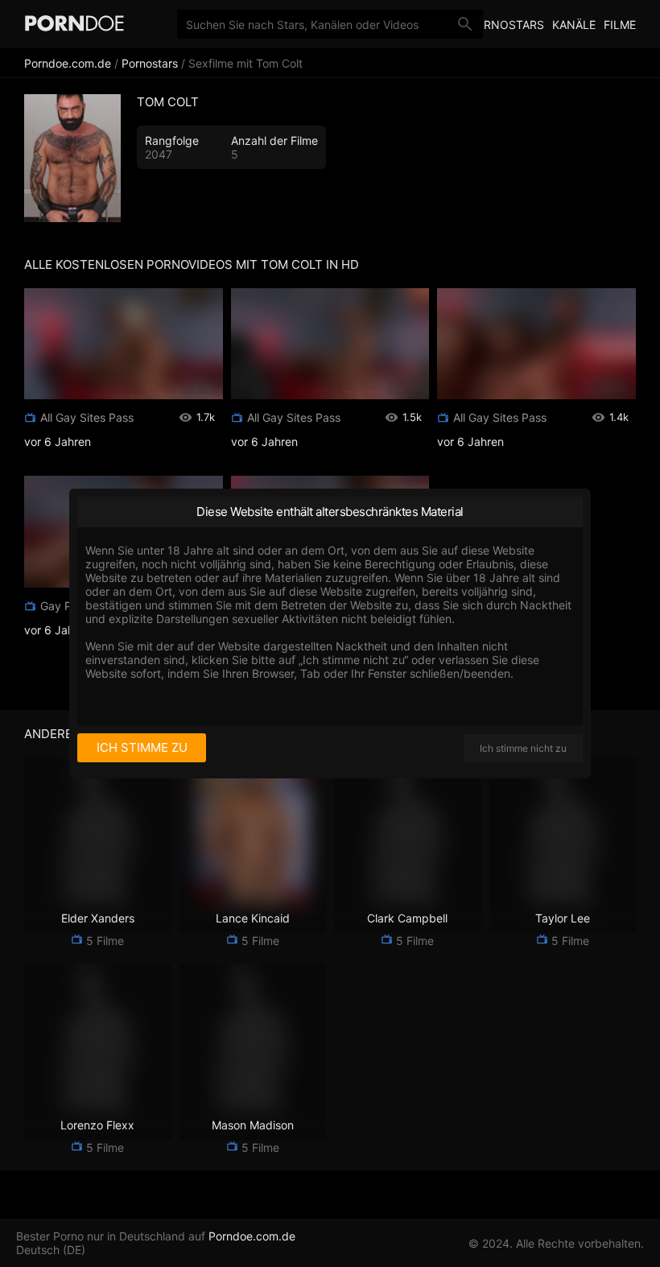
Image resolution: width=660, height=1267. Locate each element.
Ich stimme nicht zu (523, 748)
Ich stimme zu (142, 747)
